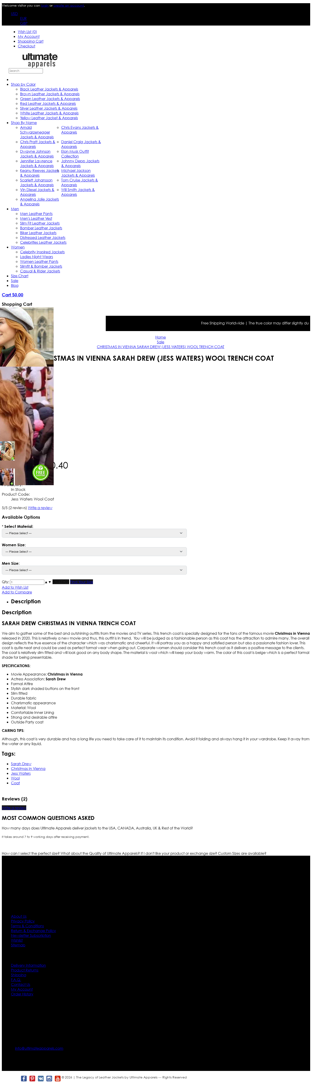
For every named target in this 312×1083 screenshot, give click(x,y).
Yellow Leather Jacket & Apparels (49, 117)
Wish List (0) (27, 31)
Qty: (5, 581)
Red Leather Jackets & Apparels (48, 103)
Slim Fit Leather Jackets (40, 223)
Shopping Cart (30, 41)
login (45, 5)
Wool (15, 778)
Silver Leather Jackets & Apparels (48, 108)
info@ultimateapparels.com (39, 1048)
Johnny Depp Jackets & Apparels (80, 163)
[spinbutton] (27, 582)
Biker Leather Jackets (38, 232)
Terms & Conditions (27, 925)
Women (18, 247)
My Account (29, 36)
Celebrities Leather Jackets (43, 242)
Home (160, 337)
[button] (46, 581)
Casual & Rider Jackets (40, 271)
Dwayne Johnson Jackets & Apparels (37, 153)
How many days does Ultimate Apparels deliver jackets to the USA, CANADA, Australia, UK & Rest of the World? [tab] (97, 828)
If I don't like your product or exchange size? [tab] (179, 853)
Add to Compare (17, 592)
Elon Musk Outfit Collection (75, 153)
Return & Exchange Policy (33, 930)
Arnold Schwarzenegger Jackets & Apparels (37, 132)
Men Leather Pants (36, 213)
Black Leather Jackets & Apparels (49, 89)
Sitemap (18, 945)
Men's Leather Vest (36, 218)
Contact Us (20, 984)
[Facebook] (24, 1078)
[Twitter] (15, 1078)
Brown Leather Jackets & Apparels (49, 93)
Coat (15, 782)
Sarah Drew (21, 763)
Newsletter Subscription (31, 935)
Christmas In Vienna (28, 768)
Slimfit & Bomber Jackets (41, 266)
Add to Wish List (15, 587)
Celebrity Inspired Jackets (42, 251)
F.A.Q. (16, 979)
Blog (15, 285)
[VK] (40, 1078)
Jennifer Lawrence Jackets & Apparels (37, 163)
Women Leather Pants (39, 261)
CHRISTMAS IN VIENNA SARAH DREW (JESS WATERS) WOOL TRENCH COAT (160, 346)
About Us (18, 916)
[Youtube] (57, 1078)
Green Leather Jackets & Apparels (50, 98)
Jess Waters (21, 773)
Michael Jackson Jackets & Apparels (78, 173)
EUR (23, 18)
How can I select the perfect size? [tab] (31, 853)
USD (14, 13)
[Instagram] (49, 1078)
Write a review (40, 507)
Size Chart (19, 275)
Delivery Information (28, 965)
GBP (23, 23)
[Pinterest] (32, 1078)
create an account (68, 5)
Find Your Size (81, 581)
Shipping (18, 974)
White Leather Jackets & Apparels (49, 113)
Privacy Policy (23, 921)
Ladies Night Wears (36, 256)
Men (15, 208)
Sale (14, 280)
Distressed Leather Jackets (42, 237)
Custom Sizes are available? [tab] (242, 853)
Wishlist (17, 940)
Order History (22, 994)
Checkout (26, 46)
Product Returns (24, 970)
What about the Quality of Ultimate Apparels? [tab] (101, 853)
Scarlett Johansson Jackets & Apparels (37, 182)
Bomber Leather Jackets (41, 227)
